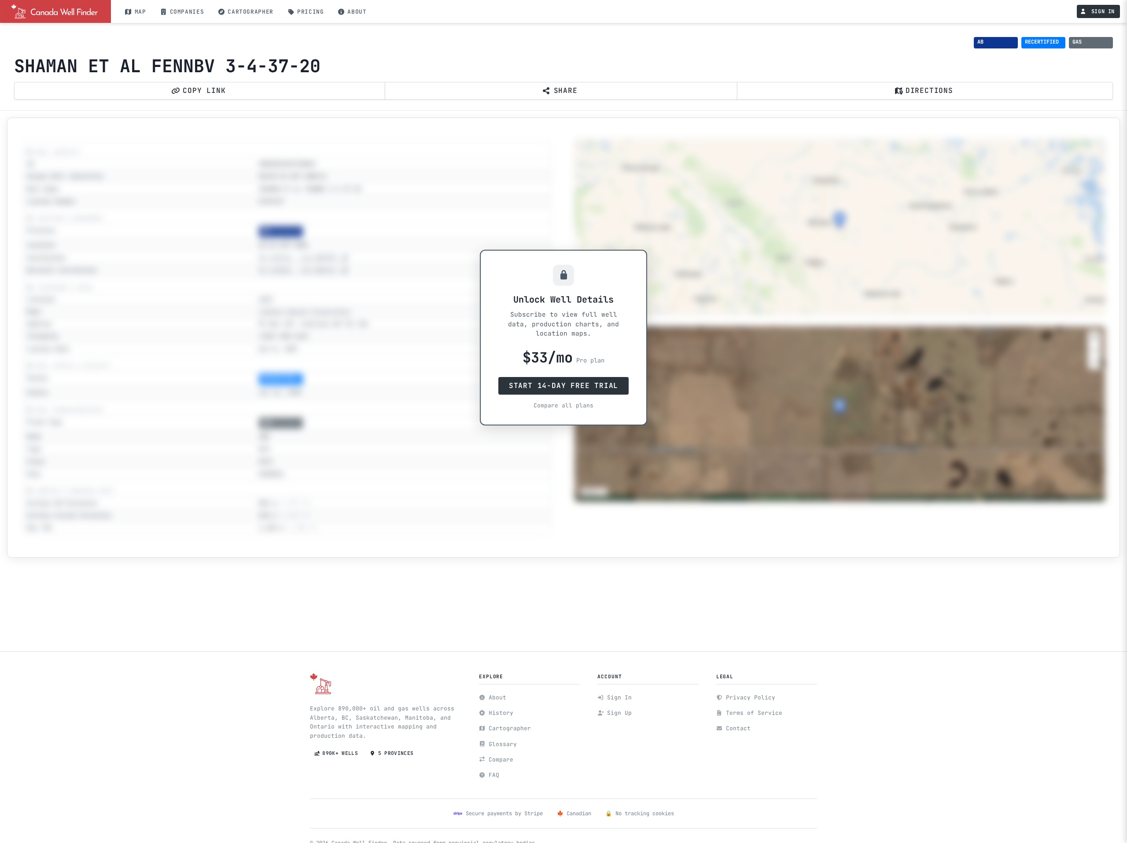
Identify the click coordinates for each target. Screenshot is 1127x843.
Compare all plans (563, 405)
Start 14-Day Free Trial (563, 385)
